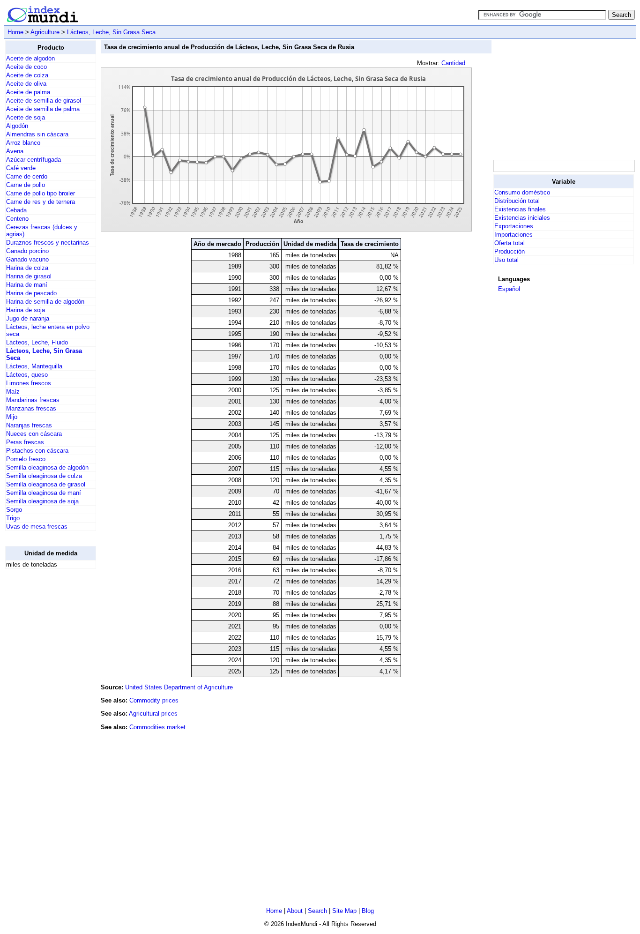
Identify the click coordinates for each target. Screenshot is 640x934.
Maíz (13, 391)
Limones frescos (28, 383)
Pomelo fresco (25, 459)
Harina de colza (27, 267)
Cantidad (453, 63)
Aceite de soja (25, 117)
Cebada (16, 210)
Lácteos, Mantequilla (34, 366)
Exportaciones (513, 226)
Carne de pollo (25, 184)
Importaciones (513, 234)
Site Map (344, 910)
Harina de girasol (29, 276)
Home (15, 32)
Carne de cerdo (26, 176)
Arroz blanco (23, 142)
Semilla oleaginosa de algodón (47, 467)
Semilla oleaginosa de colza (44, 475)
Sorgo (14, 509)
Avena (14, 151)
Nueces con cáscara (34, 433)
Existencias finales (520, 209)
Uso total (506, 259)
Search (317, 910)
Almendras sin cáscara (37, 134)
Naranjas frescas (29, 425)
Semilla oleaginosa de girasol (45, 484)
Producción (509, 251)
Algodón (17, 125)
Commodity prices (154, 700)
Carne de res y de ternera (40, 201)
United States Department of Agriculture (179, 687)
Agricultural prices (153, 713)
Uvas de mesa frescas (36, 526)
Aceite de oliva (26, 83)
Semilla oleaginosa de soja (42, 501)
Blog (368, 910)
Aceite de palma (28, 92)
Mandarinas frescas (33, 399)
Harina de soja (25, 310)
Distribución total (517, 200)
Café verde (21, 168)
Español (509, 288)
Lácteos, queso (27, 374)
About (295, 910)
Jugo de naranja (27, 318)
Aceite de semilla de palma (43, 108)
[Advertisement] (42, 717)
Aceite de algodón (30, 58)
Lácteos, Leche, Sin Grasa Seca (111, 32)
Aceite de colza (27, 75)
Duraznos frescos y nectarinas (47, 242)
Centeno (17, 218)
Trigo (13, 518)
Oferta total (509, 243)
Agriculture (45, 32)
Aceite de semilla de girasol (43, 100)
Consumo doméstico (522, 192)
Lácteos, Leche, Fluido (37, 342)
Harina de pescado (31, 293)
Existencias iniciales (522, 217)
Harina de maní (26, 284)
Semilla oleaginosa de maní (43, 492)
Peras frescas (25, 442)
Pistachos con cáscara (37, 450)
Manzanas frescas (31, 408)
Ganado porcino (27, 250)
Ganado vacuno (27, 259)
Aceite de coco (26, 66)
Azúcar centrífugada (33, 159)
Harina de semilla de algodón (45, 301)
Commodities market (157, 727)
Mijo (11, 416)
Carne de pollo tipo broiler (40, 193)
